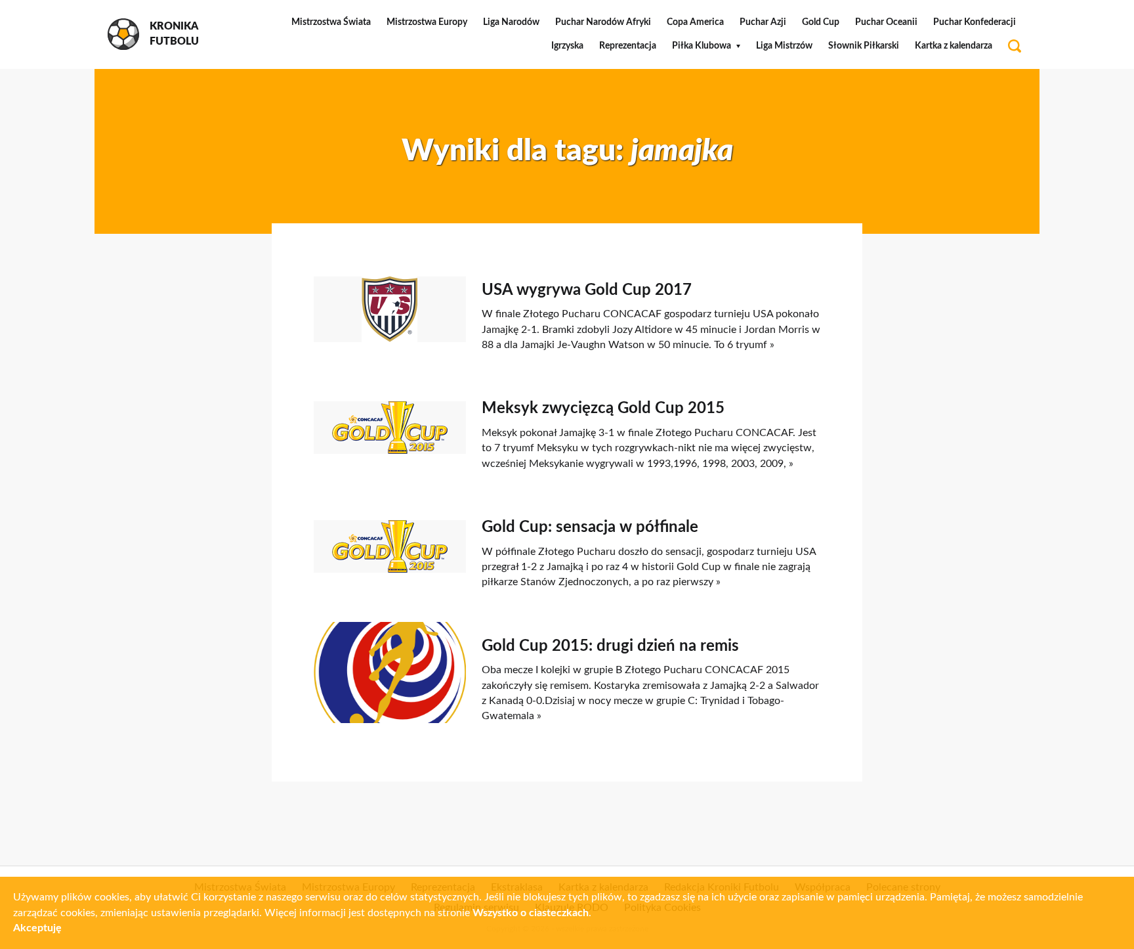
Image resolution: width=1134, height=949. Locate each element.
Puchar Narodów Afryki (603, 22)
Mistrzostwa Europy (427, 22)
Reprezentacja (627, 46)
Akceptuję (37, 928)
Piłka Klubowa (701, 46)
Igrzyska (567, 46)
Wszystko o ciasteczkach (530, 913)
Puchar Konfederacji (974, 22)
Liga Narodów (511, 22)
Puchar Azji (763, 22)
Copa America (695, 22)
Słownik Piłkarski (863, 46)
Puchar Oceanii (886, 22)
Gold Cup (820, 22)
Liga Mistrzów (784, 46)
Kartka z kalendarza (953, 46)
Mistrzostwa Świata (331, 22)
